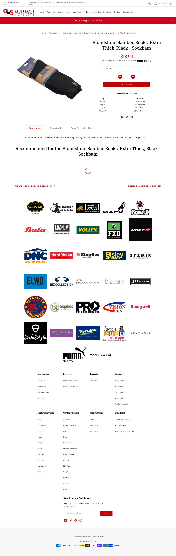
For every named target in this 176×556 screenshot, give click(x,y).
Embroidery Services (71, 381)
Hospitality (119, 381)
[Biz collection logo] (61, 281)
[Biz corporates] (88, 281)
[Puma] (74, 354)
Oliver (39, 449)
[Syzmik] (140, 255)
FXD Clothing (68, 454)
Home (43, 33)
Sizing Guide (42, 398)
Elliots (92, 420)
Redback (40, 472)
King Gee (66, 472)
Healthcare (119, 398)
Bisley (65, 437)
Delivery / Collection (45, 392)
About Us (41, 381)
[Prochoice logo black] (88, 307)
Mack (39, 437)
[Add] (133, 77)
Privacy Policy (120, 425)
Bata (39, 420)
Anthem (66, 420)
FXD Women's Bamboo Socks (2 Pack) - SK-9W (35, 186)
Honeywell (94, 431)
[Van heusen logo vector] (101, 354)
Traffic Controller (121, 404)
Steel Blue (41, 460)
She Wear (41, 454)
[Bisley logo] (114, 256)
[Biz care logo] (114, 281)
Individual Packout (70, 386)
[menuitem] (149, 3)
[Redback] (140, 208)
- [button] (161, 3)
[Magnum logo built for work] (61, 229)
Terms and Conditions (123, 420)
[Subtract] (120, 77)
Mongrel (40, 443)
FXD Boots (41, 425)
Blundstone (42, 466)
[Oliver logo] (35, 207)
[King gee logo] (88, 255)
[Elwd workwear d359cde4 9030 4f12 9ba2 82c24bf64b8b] (35, 281)
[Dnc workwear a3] (35, 255)
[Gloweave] (140, 333)
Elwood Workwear (70, 449)
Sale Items (94, 381)
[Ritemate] (35, 307)
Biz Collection (68, 443)
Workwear (119, 392)
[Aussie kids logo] (114, 333)
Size (126, 65)
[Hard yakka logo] (61, 255)
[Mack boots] (114, 208)
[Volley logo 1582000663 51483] (88, 230)
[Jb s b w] (140, 281)
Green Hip (67, 460)
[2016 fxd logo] (114, 230)
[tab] (35, 128)
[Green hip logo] (61, 333)
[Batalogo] (35, 230)
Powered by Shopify (88, 541)
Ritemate (66, 489)
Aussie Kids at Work (70, 425)
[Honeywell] (140, 307)
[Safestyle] (35, 333)
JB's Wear (67, 466)
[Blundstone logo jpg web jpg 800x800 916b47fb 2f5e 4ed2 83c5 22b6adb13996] (88, 333)
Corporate (119, 386)
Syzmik (66, 478)
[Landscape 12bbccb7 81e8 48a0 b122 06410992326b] (61, 207)
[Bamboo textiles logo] (61, 307)
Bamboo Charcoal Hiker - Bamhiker (144, 186)
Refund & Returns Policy (124, 431)
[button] (170, 3)
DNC (65, 431)
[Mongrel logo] (88, 208)
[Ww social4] (140, 229)
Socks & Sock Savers (72, 33)
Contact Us (41, 386)
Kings (39, 431)
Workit (65, 483)
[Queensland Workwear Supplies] (19, 12)
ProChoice (94, 425)
